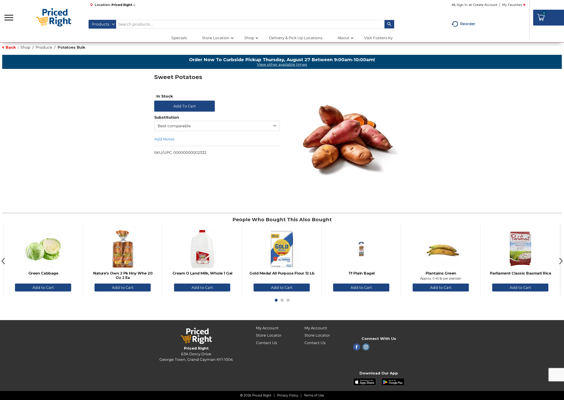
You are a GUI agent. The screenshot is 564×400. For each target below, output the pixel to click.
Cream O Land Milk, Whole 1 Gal (202, 273)
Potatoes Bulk (71, 47)
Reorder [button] (467, 24)
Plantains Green (441, 273)
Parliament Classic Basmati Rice (520, 273)
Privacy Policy (287, 395)
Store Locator (269, 335)
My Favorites (512, 5)
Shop (25, 47)
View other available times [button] (282, 64)
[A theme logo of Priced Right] (54, 18)
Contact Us (266, 343)
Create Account (485, 5)
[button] (123, 5)
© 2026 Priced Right (255, 395)
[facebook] (356, 348)
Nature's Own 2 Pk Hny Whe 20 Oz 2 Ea (122, 275)
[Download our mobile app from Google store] (392, 381)
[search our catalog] (389, 24)
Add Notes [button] (164, 139)
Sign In (462, 5)
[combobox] (102, 24)
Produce (44, 47)
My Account (267, 328)
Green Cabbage (43, 273)
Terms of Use (314, 395)
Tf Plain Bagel (361, 273)
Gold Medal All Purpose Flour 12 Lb (281, 273)
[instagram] (365, 348)
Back (10, 47)
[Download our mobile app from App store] (364, 381)
